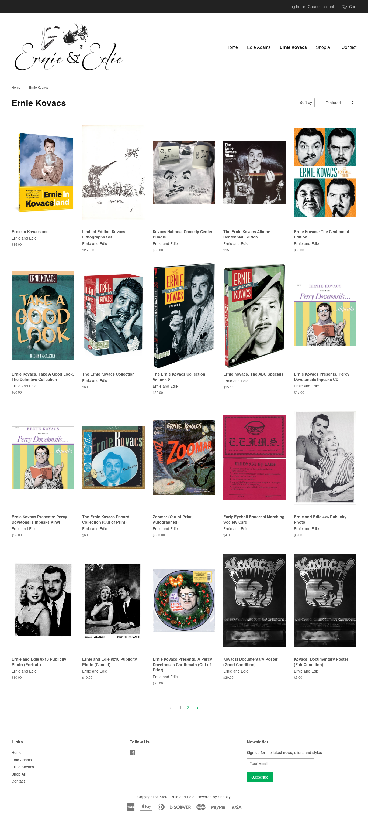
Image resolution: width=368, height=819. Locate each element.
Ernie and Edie (182, 796)
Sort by (306, 102)
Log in (294, 6)
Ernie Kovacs (293, 47)
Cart (352, 6)
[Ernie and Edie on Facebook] (132, 753)
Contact (349, 47)
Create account (321, 6)
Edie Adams (258, 47)
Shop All (324, 47)
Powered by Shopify (214, 796)
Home (232, 47)
